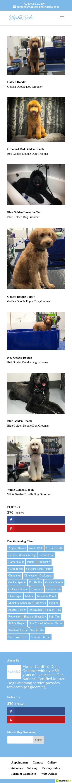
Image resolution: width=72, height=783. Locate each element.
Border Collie (16, 561)
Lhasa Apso (15, 596)
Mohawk (40, 603)
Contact (38, 762)
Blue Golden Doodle (19, 421)
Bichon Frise (46, 555)
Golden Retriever (18, 589)
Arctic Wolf (36, 548)
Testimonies (15, 768)
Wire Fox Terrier (18, 637)
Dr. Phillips (35, 582)
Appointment (19, 762)
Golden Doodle (16, 82)
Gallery (52, 762)
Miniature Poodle (47, 596)
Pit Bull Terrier (17, 609)
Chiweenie (30, 575)
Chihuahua (14, 575)
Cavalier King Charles (39, 568)
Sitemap (32, 768)
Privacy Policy (51, 768)
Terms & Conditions (23, 773)
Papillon (54, 603)
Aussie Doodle (54, 548)
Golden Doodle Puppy (21, 296)
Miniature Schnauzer (20, 603)
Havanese (37, 589)
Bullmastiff (43, 561)
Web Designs (49, 773)
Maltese (29, 596)
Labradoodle (53, 589)
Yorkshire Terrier (40, 637)
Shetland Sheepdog (34, 616)
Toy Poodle (37, 630)
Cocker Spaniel (17, 582)
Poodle (49, 609)
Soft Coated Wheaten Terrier (46, 623)
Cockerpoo (46, 575)
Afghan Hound (17, 548)
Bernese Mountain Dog (22, 555)
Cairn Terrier (15, 568)
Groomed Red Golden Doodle (25, 149)
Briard (31, 561)
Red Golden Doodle (19, 357)
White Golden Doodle (20, 489)
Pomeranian (35, 609)
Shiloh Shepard (17, 623)
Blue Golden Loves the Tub (24, 212)
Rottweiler (14, 616)
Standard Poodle (18, 630)
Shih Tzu (54, 616)
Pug (58, 609)
